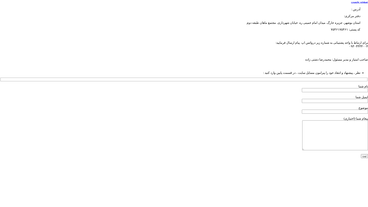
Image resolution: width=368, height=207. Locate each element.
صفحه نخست (359, 1)
